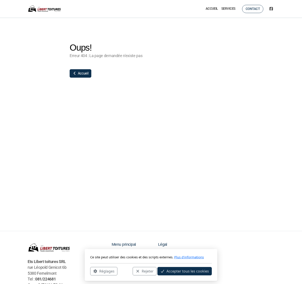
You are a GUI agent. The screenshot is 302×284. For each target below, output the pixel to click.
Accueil (82, 73)
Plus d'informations (189, 257)
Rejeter (148, 271)
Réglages (107, 271)
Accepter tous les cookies (187, 271)
